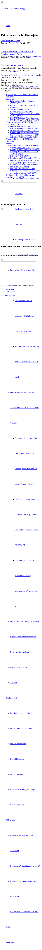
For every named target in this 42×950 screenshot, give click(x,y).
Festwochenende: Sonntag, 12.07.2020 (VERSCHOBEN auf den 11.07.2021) (24, 132)
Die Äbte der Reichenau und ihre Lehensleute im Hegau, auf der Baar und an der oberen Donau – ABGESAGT (25, 171)
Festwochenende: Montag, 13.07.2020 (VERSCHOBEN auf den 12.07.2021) (24, 136)
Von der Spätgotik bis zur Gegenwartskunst (20, 75)
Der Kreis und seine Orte (12, 65)
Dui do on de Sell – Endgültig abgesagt (20, 175)
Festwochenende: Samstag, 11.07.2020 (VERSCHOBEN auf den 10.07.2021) (24, 127)
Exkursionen (10, 99)
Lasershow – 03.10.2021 (15, 177)
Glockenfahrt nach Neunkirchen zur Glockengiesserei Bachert (17, 52)
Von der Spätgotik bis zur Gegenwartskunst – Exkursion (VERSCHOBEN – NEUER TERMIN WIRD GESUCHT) (25, 112)
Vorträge (9, 143)
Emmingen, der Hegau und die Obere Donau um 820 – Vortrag (24, 165)
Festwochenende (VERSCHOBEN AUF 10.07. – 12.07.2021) (21, 123)
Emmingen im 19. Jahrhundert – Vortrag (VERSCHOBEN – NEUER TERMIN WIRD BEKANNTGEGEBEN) (25, 160)
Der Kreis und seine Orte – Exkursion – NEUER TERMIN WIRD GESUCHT (25, 119)
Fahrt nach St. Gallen (10, 40)
